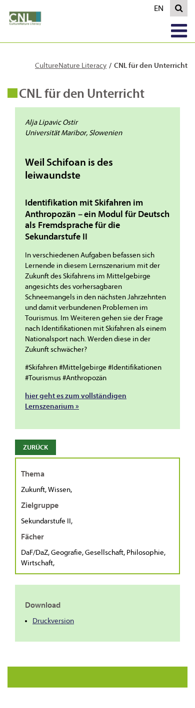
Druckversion (53, 621)
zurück (35, 447)
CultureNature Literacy (70, 65)
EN (161, 9)
